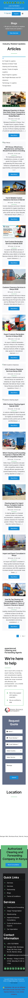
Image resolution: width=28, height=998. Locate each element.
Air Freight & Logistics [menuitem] (9, 61)
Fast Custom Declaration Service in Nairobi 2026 (14, 242)
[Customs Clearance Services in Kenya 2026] (14, 270)
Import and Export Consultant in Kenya (14, 554)
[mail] (21, 3)
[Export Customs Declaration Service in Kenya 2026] (14, 316)
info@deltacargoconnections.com (14, 8)
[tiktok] (13, 3)
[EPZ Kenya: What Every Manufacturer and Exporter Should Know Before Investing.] (6, 142)
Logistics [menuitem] (5, 72)
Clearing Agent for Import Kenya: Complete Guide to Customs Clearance (14, 505)
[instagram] (10, 3)
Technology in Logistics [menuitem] (9, 83)
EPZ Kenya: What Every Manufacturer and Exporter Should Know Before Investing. (14, 149)
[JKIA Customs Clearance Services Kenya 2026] (10, 365)
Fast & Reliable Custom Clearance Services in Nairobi (14, 199)
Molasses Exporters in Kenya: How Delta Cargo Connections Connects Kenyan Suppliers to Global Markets (14, 113)
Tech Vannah (14, 982)
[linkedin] (15, 3)
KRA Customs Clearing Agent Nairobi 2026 (14, 405)
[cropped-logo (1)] (7, 13)
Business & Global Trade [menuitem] (9, 64)
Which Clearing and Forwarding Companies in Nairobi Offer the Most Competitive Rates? (14, 455)
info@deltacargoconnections (17, 955)
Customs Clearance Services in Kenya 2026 (14, 288)
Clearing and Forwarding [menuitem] (9, 66)
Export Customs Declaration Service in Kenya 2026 (14, 335)
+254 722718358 (12, 943)
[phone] (23, 3)
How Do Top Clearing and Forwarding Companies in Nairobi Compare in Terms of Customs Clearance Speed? (14, 602)
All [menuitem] (3, 58)
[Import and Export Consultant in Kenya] (14, 535)
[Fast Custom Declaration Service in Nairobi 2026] (14, 226)
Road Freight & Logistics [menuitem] (9, 75)
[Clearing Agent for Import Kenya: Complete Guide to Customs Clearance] (14, 485)
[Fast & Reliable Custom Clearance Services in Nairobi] (14, 181)
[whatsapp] (18, 3)
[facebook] (5, 3)
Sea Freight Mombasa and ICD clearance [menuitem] (11, 79)
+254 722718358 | (14, 6)
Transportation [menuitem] (6, 85)
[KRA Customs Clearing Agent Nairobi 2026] (10, 400)
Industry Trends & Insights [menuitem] (10, 69)
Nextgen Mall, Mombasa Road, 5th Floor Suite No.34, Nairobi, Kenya (15, 949)
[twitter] (7, 3)
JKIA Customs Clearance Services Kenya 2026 (14, 370)
